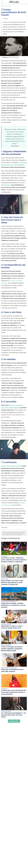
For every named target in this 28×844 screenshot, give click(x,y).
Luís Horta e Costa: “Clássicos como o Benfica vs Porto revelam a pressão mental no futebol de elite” (14, 560)
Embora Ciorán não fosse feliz (11, 466)
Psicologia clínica (6, 624)
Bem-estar (3, 6)
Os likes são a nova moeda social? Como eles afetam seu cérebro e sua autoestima (13, 692)
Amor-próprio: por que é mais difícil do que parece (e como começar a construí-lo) (12, 582)
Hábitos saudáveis (6, 645)
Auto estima (4, 579)
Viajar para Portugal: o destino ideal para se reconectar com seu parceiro (13, 605)
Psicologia (4, 556)
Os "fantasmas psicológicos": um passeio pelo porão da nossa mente (13, 715)
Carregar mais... (14, 721)
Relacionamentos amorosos (9, 601)
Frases (9, 6)
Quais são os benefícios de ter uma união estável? (12, 670)
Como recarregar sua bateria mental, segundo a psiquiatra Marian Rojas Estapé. (11, 648)
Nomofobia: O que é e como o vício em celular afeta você (12, 627)
